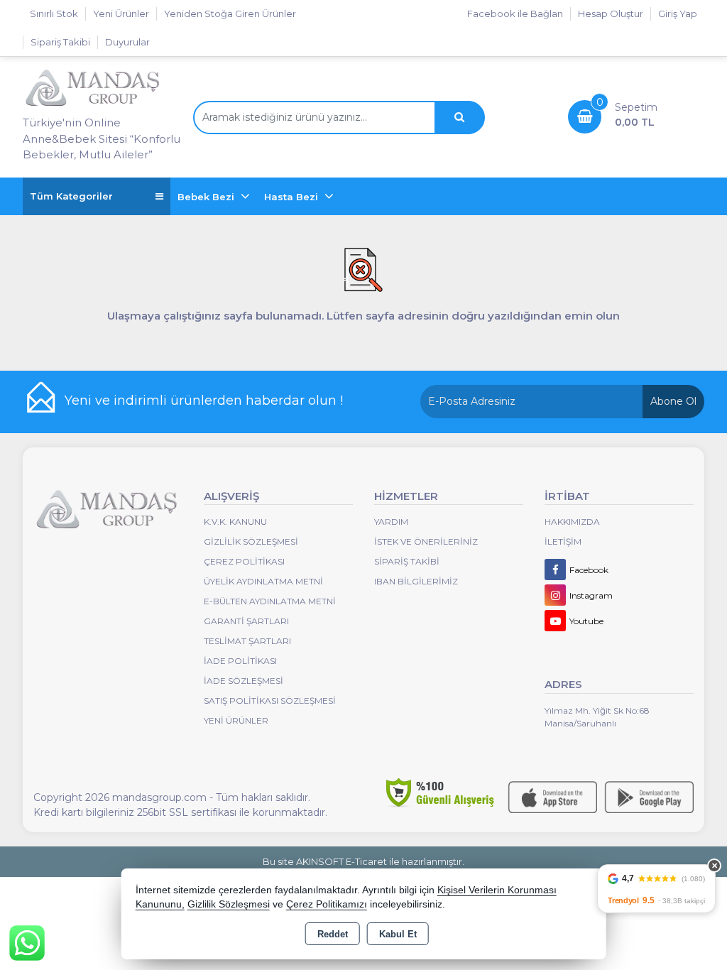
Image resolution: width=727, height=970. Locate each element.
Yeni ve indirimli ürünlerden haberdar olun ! (204, 400)
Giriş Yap (677, 13)
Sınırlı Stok (54, 13)
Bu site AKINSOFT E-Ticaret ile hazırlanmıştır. (363, 861)
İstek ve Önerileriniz (426, 541)
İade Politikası (240, 660)
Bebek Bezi (207, 196)
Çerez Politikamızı (326, 904)
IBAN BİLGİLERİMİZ (416, 581)
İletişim (563, 541)
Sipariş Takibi (60, 42)
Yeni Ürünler (236, 720)
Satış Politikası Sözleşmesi (270, 700)
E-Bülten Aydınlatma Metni (270, 601)
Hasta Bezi (292, 196)
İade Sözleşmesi (243, 680)
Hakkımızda (572, 521)
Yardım (391, 521)
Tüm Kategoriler (71, 196)
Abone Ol (673, 401)
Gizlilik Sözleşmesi (251, 541)
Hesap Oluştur (610, 13)
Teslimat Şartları (247, 641)
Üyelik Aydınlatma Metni (263, 581)
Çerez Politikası (244, 561)
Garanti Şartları (246, 621)
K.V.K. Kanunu (235, 521)
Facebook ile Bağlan (515, 13)
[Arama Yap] (459, 117)
